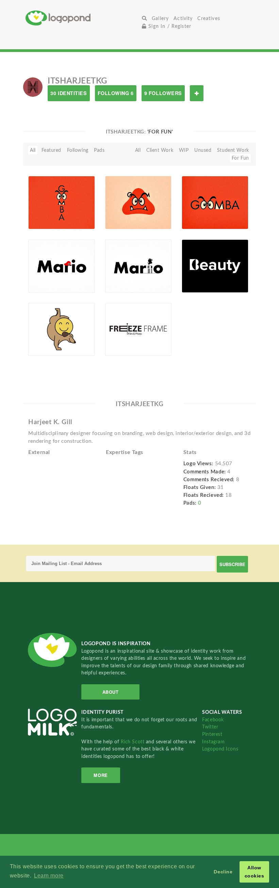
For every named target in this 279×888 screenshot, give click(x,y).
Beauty (193, 273)
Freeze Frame (123, 336)
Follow (196, 93)
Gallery (160, 18)
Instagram (213, 741)
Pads (99, 150)
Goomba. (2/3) (125, 209)
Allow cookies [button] (254, 871)
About (110, 692)
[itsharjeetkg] (33, 87)
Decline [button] (223, 871)
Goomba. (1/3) (202, 211)
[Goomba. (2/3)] (138, 202)
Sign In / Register (169, 26)
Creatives (208, 18)
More (101, 775)
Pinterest (212, 734)
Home (83, 17)
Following (77, 150)
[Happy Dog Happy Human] (61, 329)
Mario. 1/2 (44, 273)
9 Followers (163, 93)
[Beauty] (215, 265)
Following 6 (116, 93)
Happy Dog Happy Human (48, 338)
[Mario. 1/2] (61, 265)
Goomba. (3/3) (48, 209)
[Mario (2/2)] (138, 265)
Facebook (213, 719)
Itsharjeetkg (52, 217)
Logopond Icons (220, 748)
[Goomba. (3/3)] (61, 202)
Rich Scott (133, 741)
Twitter (210, 726)
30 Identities (68, 93)
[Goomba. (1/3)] (215, 202)
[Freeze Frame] (138, 329)
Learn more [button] (49, 875)
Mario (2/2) (122, 273)
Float (81, 218)
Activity (183, 18)
